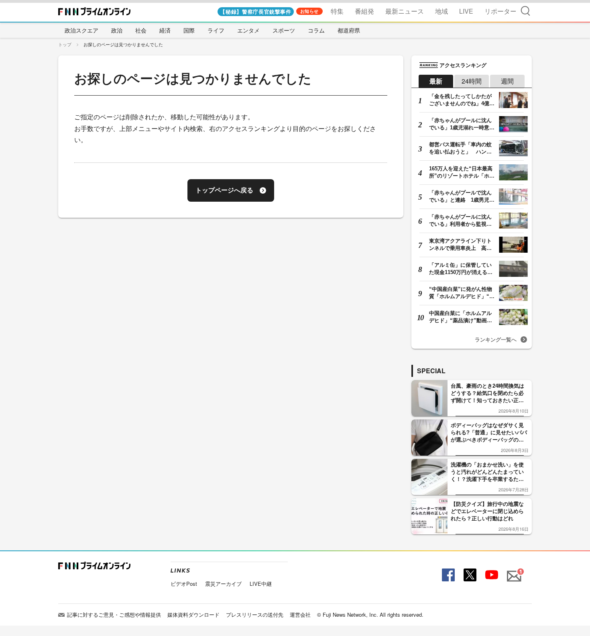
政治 (116, 30)
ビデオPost (184, 583)
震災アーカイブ (223, 583)
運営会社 (300, 614)
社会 (140, 30)
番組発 (364, 11)
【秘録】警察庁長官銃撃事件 (255, 11)
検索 (525, 10)
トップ (64, 44)
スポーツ (284, 30)
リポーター (500, 11)
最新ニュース (404, 11)
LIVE (466, 11)
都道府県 (349, 30)
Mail (513, 571)
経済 (165, 30)
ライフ (216, 30)
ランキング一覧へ (496, 339)
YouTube (490, 575)
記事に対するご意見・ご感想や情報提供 (114, 614)
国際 (189, 30)
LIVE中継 (261, 583)
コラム (316, 30)
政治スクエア (81, 30)
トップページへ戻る (224, 190)
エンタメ (248, 30)
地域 (441, 11)
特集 (337, 11)
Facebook (447, 575)
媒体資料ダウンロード (193, 614)
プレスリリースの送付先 (254, 614)
